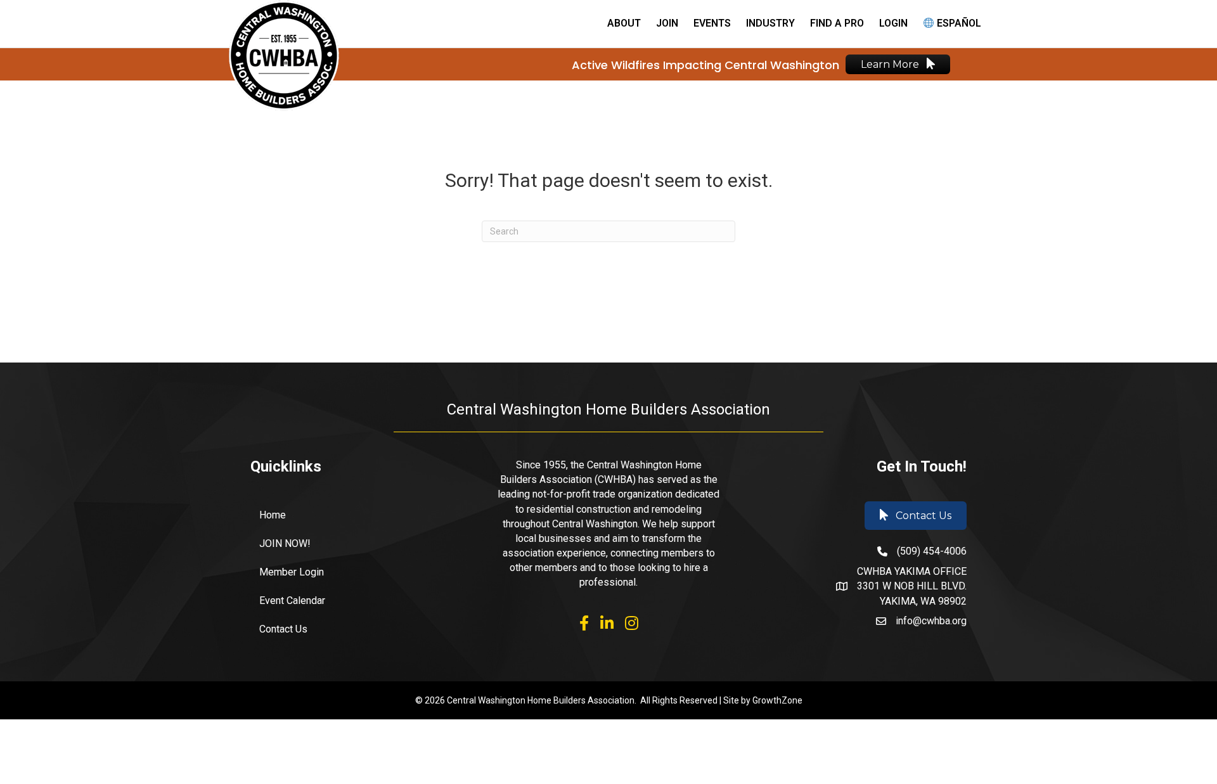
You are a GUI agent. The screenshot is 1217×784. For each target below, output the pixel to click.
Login (893, 23)
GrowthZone (777, 700)
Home (272, 515)
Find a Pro (837, 23)
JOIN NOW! (285, 543)
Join (667, 23)
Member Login (291, 572)
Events (712, 23)
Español (957, 23)
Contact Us (283, 629)
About (624, 23)
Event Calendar (292, 600)
